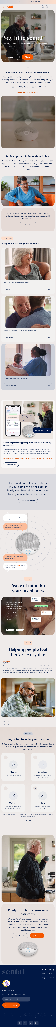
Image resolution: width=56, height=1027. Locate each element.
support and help (8, 990)
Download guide (11, 464)
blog (43, 978)
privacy (51, 970)
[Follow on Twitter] (25, 1023)
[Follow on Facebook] (20, 1023)
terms (51, 974)
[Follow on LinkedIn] (36, 1023)
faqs (43, 974)
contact (52, 978)
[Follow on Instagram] (31, 1023)
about (44, 970)
